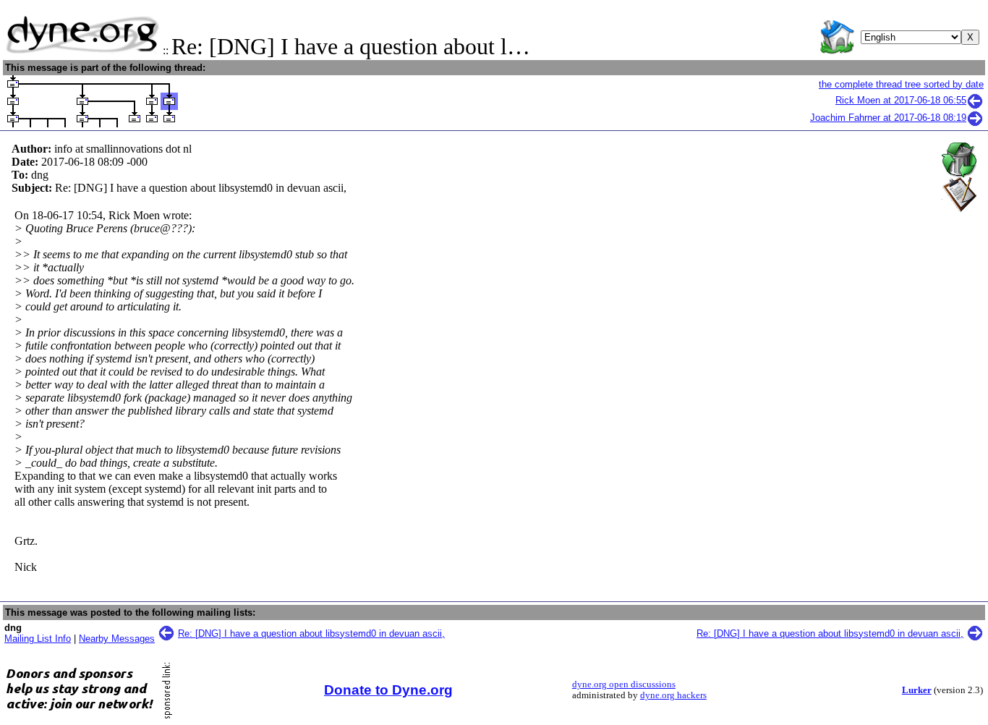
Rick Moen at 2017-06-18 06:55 (900, 100)
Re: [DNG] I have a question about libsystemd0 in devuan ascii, (311, 633)
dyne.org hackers (673, 695)
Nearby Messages (117, 638)
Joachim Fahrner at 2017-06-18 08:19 (888, 117)
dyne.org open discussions (624, 684)
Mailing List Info (37, 638)
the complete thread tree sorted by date (901, 84)
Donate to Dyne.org (388, 690)
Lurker (917, 690)
